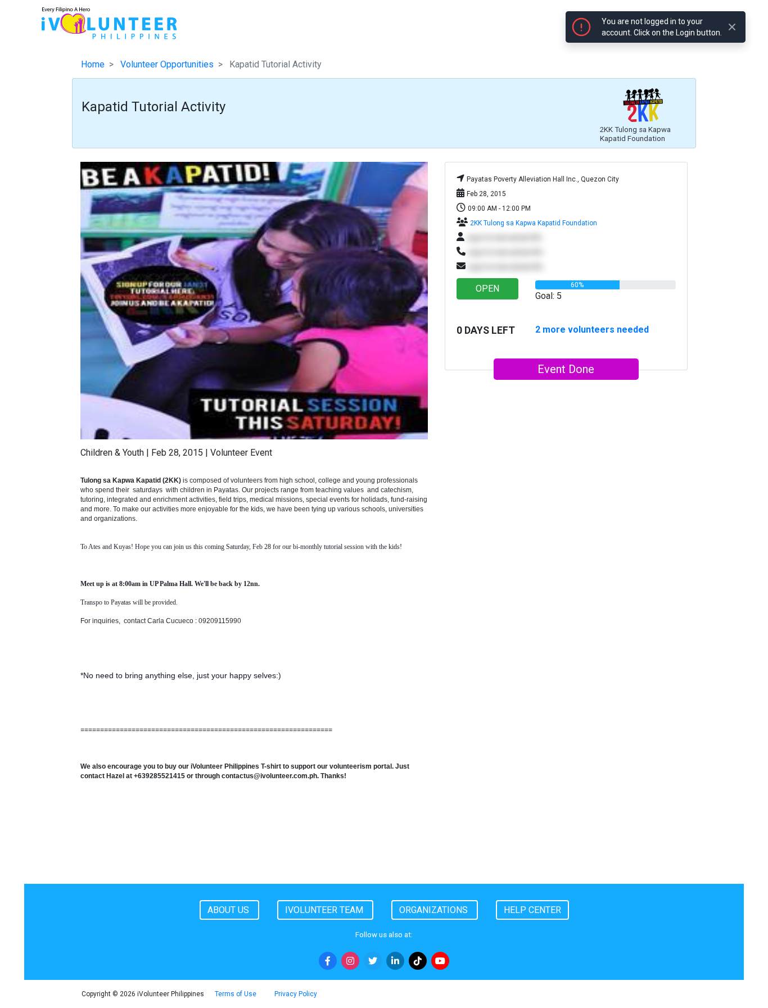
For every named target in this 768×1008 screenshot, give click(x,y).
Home (93, 64)
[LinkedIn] (395, 961)
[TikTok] (418, 961)
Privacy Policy (295, 994)
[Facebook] (328, 961)
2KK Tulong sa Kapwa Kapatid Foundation (533, 223)
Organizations (434, 910)
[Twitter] (373, 961)
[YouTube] (440, 961)
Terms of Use (235, 994)
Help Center (532, 910)
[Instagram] (350, 961)
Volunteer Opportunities (167, 64)
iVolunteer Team (325, 910)
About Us (229, 910)
